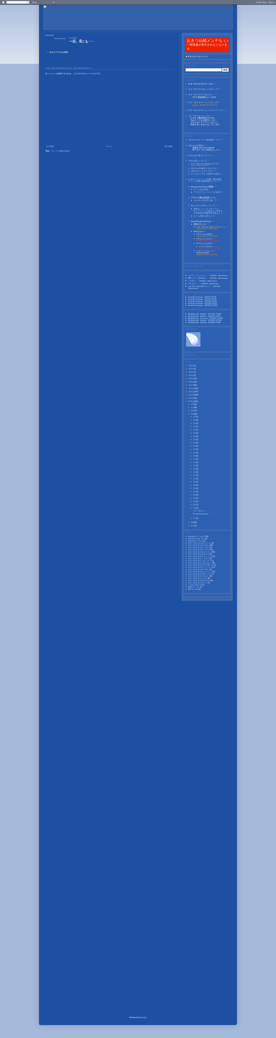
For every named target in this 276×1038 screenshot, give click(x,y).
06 (194, 495)
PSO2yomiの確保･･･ (205, 234)
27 (194, 426)
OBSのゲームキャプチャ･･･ (204, 171)
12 (192, 404)
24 (194, 436)
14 (194, 469)
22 (194, 443)
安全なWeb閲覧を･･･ (198, 145)
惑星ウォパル (194, 587)
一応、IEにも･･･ (200, 511)
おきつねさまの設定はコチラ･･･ (206, 164)
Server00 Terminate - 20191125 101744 (202, 296)
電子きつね (193, 589)
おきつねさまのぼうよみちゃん (210, 227)
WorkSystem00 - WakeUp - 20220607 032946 (205, 320)
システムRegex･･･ (207, 246)
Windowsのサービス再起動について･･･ (206, 140)
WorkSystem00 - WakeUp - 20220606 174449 (204, 322)
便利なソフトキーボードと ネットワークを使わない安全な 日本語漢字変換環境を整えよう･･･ (210, 211)
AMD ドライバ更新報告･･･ (198, 278)
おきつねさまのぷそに (198, 578)
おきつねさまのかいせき (199, 547)
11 (192, 407)
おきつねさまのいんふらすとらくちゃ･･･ (207, 110)
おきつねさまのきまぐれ (199, 554)
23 (194, 439)
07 (194, 492)
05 (194, 498)
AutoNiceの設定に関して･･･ (207, 200)
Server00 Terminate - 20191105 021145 (202, 299)
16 (194, 462)
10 (192, 410)
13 (194, 472)
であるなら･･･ (194, 283)
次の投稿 (50, 146)
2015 (190, 391)
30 (194, 417)
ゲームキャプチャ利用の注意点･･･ (207, 174)
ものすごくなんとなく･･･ (198, 275)
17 (194, 459)
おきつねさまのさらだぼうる (200, 565)
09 (192, 414)
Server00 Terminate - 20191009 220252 (203, 305)
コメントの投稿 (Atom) (60, 151)
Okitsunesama (59, 38)
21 (194, 446)
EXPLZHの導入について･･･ (201, 155)
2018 (190, 382)
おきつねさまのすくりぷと (199, 567)
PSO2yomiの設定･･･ (205, 243)
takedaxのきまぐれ (196, 539)
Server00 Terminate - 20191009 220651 (202, 303)
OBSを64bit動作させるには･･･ (205, 168)
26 (194, 430)
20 (194, 449)
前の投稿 (168, 146)
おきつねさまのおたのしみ (199, 543)
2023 (190, 375)
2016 (190, 388)
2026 (190, 365)
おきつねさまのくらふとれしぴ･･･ (204, 102)
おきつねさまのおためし (199, 545)
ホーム (109, 146)
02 (194, 508)
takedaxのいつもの (196, 536)
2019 (190, 378)
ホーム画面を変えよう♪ (204, 216)
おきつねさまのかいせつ (199, 550)
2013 (190, 398)
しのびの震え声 (195, 585)
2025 (190, 369)
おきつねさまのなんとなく (199, 572)
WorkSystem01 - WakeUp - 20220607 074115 (204, 316)
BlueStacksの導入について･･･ (204, 205)
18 (194, 456)
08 (194, 488)
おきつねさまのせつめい (199, 569)
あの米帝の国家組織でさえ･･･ (200, 286)
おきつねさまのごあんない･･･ (202, 94)
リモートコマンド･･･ (206, 251)
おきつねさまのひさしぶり (199, 574)
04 (194, 501)
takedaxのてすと (195, 541)
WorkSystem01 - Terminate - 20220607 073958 (205, 318)
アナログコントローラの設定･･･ (209, 192)
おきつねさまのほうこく (83, 68)
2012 (190, 401)
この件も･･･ (193, 280)
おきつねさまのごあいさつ (199, 561)
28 (194, 423)
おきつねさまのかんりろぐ (62, 68)
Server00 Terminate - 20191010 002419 (202, 301)
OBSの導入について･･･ (199, 161)
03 (194, 505)
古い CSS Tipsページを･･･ (200, 116)
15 (194, 465)
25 (194, 433)
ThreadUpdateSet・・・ (203, 514)
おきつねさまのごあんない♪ (200, 563)
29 (194, 420)
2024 (190, 372)
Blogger (143, 1017)
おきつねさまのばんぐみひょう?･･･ (205, 89)
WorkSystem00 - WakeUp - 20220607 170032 (204, 313)
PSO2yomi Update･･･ (206, 239)
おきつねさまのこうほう (199, 558)
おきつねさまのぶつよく (199, 576)
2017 (190, 385)
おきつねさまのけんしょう (199, 556)
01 (194, 518)
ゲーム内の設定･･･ (202, 189)
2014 (190, 395)
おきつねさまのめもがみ (199, 580)
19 (194, 452)
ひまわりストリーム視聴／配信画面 (205, 180)
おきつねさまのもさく (198, 583)
